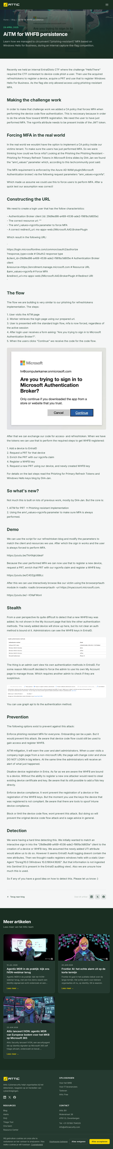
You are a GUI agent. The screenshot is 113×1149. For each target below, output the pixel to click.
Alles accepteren (99, 1141)
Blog (13, 19)
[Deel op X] (97, 896)
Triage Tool (8, 1122)
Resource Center (10, 1130)
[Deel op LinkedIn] (91, 896)
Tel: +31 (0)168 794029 (70, 1123)
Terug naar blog (17, 897)
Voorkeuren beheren (58, 1141)
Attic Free (63, 1094)
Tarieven (63, 1090)
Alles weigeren (78, 1141)
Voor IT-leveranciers (68, 1087)
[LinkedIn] (4, 1097)
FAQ (5, 1118)
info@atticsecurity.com (69, 1127)
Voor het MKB (65, 1083)
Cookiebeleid (37, 1144)
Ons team (7, 1126)
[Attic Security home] (11, 4)
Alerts (6, 1114)
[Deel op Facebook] (103, 896)
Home (6, 19)
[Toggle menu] (107, 4)
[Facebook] (14, 1097)
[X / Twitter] (9, 1097)
